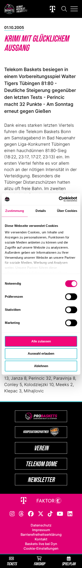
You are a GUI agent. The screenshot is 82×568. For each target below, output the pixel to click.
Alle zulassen (41, 341)
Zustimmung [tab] (14, 211)
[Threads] (21, 513)
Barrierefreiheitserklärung (41, 534)
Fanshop (39, 563)
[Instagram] (12, 513)
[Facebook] (31, 513)
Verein (41, 448)
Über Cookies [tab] (67, 211)
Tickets (12, 563)
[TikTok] (50, 513)
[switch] (71, 296)
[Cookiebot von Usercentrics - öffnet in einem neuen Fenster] (59, 199)
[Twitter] (41, 513)
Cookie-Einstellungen (41, 548)
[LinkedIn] (70, 513)
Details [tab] (41, 211)
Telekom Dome (41, 463)
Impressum (41, 530)
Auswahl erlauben (41, 353)
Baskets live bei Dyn (41, 544)
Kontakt (41, 539)
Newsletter (41, 479)
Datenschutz (41, 525)
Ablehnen (41, 366)
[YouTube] (60, 513)
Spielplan (68, 563)
